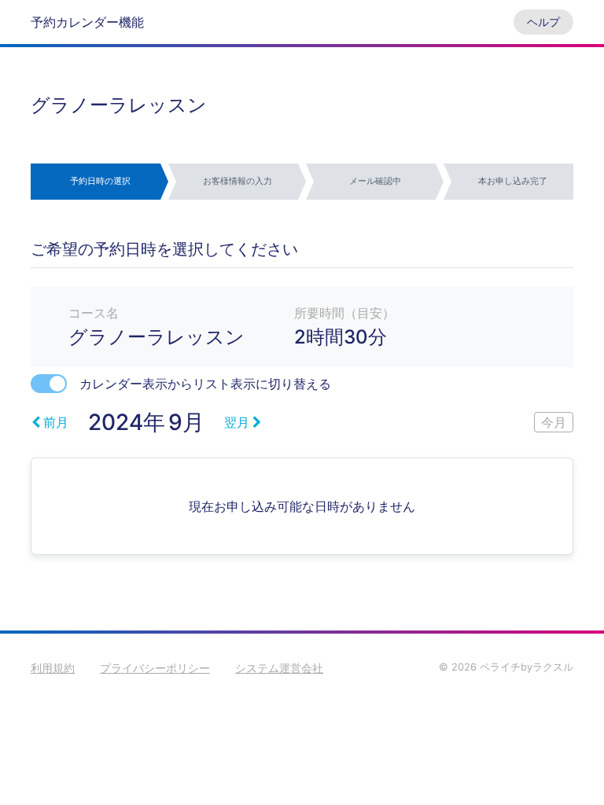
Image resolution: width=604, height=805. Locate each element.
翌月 (236, 422)
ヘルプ (543, 21)
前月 (55, 422)
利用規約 (53, 668)
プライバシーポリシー (155, 668)
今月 (553, 422)
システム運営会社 (279, 668)
